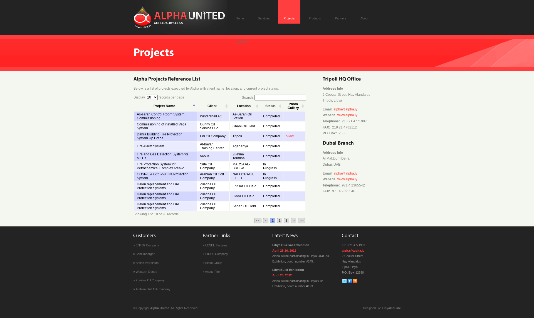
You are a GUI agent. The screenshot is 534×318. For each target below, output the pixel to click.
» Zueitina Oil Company (149, 280)
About (364, 18)
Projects (289, 18)
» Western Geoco (145, 271)
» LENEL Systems (215, 245)
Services (264, 18)
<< (258, 221)
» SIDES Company (215, 254)
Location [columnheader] (244, 106)
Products (315, 18)
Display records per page (159, 97)
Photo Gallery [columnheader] (293, 106)
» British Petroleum (146, 262)
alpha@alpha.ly (345, 109)
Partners (341, 18)
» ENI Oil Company (146, 245)
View (290, 136)
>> (301, 221)
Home (240, 18)
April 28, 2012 (282, 275)
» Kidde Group (212, 262)
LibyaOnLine (391, 308)
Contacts (242, 42)
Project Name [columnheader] (164, 106)
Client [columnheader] (212, 106)
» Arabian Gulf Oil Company (151, 289)
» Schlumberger (144, 254)
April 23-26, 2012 (284, 250)
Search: (248, 98)
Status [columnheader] (270, 106)
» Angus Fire (211, 271)
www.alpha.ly (347, 115)
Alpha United (159, 308)
